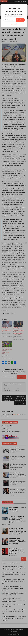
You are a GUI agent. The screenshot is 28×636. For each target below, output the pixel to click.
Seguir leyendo (14, 24)
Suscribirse (20, 20)
